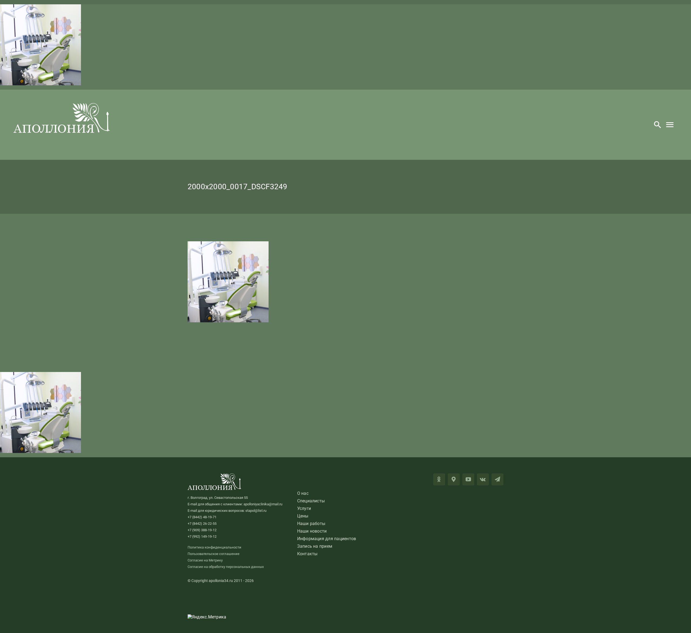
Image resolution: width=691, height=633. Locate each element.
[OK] (439, 479)
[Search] (657, 125)
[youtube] (468, 479)
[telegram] (497, 479)
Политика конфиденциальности (214, 547)
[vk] (483, 479)
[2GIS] (454, 479)
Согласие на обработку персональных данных (226, 567)
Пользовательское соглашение (213, 554)
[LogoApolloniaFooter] (215, 475)
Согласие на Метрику (205, 560)
